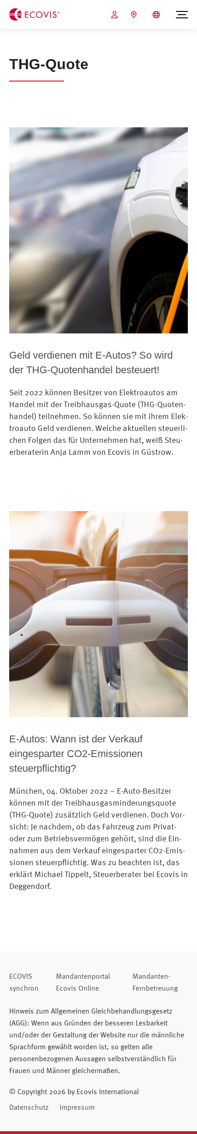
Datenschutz (29, 1107)
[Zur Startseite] (34, 14)
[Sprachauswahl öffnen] (157, 15)
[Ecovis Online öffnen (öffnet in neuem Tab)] (115, 15)
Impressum (77, 1107)
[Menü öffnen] (182, 14)
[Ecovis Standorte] (135, 15)
